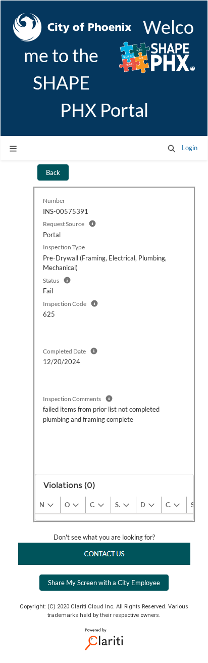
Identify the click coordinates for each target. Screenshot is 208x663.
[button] (172, 148)
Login (189, 148)
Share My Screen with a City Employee (104, 583)
